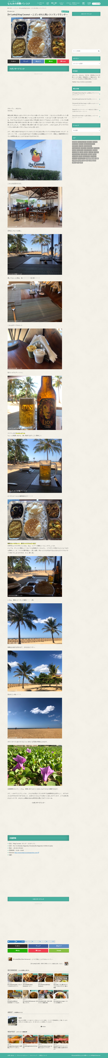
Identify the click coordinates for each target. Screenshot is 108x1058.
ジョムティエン (76, 148)
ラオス (94, 154)
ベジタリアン (84, 154)
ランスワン (93, 156)
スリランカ (11, 941)
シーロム (81, 146)
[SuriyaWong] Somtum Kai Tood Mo (84, 99)
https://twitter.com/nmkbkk (84, 82)
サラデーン (75, 146)
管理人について (43, 1055)
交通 (93, 158)
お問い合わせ (11, 1055)
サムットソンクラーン (89, 144)
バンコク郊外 (76, 152)
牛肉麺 (90, 160)
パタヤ (85, 152)
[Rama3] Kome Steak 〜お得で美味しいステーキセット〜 (85, 116)
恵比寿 (79, 160)
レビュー (61, 3)
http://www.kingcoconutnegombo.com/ (26, 852)
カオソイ (89, 142)
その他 (89, 3)
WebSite (44, 1026)
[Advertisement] (38, 91)
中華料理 (88, 158)
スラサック (83, 148)
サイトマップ (33, 1055)
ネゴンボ (95, 150)
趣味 (83, 3)
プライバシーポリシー (22, 1055)
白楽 (95, 160)
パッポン (96, 152)
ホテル (89, 154)
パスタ (81, 152)
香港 (81, 162)
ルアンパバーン (81, 158)
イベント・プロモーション (73, 3)
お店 (47, 3)
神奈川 (74, 162)
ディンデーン (80, 150)
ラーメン (75, 158)
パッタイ (91, 152)
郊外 (78, 162)
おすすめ (29, 941)
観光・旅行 (54, 3)
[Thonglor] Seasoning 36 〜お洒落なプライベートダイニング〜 (85, 93)
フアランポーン (76, 154)
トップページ (40, 3)
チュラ (74, 150)
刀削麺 (96, 158)
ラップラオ (75, 156)
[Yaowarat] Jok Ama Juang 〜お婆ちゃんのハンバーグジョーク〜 (85, 104)
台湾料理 (75, 160)
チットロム (96, 148)
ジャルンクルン (87, 146)
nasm (20, 1018)
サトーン (81, 144)
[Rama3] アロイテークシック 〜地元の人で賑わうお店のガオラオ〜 (85, 110)
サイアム (95, 142)
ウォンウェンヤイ (82, 142)
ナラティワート (87, 150)
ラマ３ (80, 156)
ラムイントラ (86, 156)
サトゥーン (75, 144)
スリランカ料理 (20, 941)
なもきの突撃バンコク (19, 3)
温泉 (87, 160)
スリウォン (89, 148)
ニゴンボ (43, 941)
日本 (83, 160)
